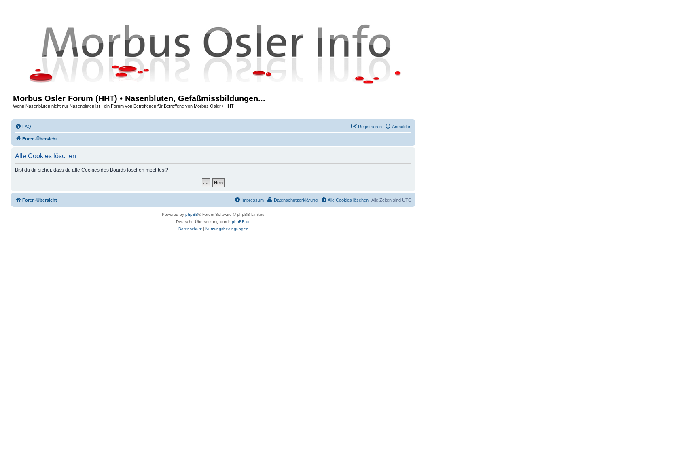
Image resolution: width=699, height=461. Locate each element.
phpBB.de (241, 221)
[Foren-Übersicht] (213, 53)
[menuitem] (23, 127)
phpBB (191, 214)
